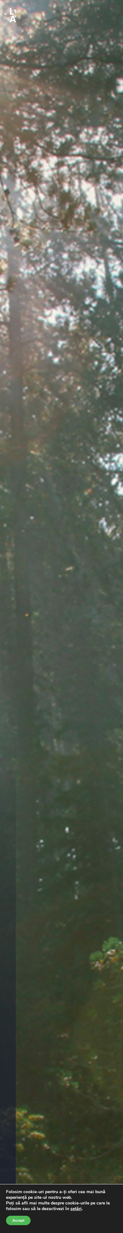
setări (76, 1209)
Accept (18, 1220)
